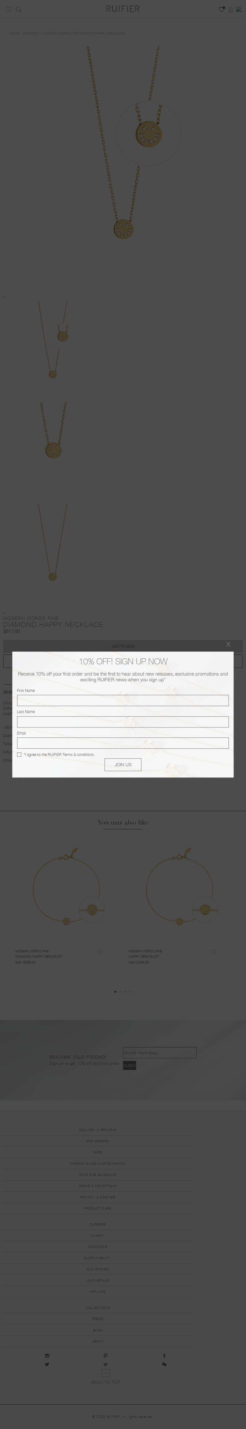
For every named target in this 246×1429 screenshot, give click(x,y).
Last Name (26, 712)
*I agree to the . (59, 754)
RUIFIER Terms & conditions (71, 754)
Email (21, 733)
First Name (26, 690)
